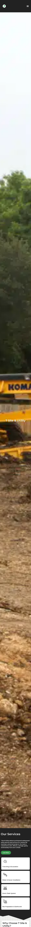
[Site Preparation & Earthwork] (5, 901)
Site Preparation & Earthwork (12, 906)
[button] (27, 6)
